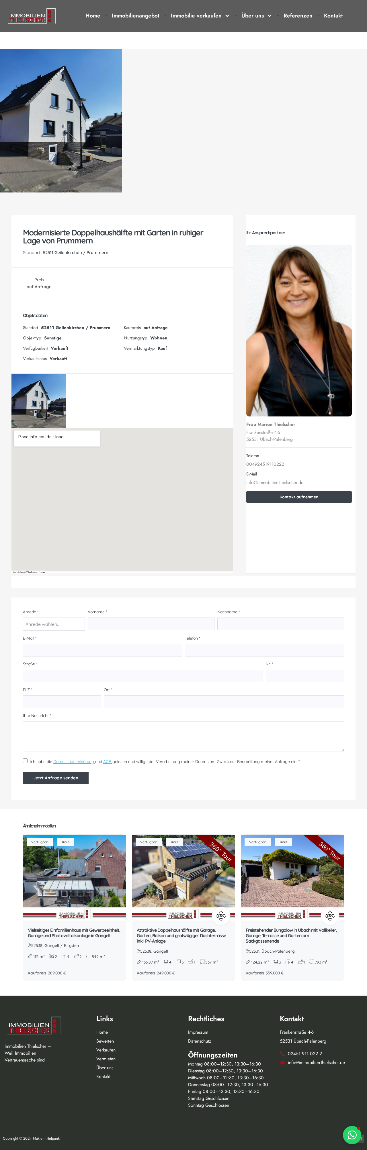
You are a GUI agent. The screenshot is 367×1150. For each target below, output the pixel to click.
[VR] (221, 916)
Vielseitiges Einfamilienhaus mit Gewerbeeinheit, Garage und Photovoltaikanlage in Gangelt (74, 932)
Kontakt (333, 15)
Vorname (97, 611)
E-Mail (29, 638)
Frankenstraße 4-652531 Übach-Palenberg (269, 436)
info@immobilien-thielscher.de (274, 482)
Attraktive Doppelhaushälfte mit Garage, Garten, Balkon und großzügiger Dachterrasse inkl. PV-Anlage (181, 935)
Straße (30, 664)
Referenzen (298, 15)
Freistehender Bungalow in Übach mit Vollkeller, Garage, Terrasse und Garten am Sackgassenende (291, 935)
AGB (107, 761)
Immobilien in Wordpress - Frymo (29, 572)
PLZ (27, 689)
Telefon (192, 638)
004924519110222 (265, 464)
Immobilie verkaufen (196, 15)
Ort (108, 689)
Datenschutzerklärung (74, 761)
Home (92, 15)
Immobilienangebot (135, 15)
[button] (352, 1135)
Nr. (269, 664)
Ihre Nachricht (37, 715)
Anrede (30, 611)
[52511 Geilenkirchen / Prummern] (122, 499)
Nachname (228, 611)
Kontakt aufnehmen (299, 497)
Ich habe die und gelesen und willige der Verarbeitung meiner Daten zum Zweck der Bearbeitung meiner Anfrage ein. (164, 761)
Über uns (252, 15)
